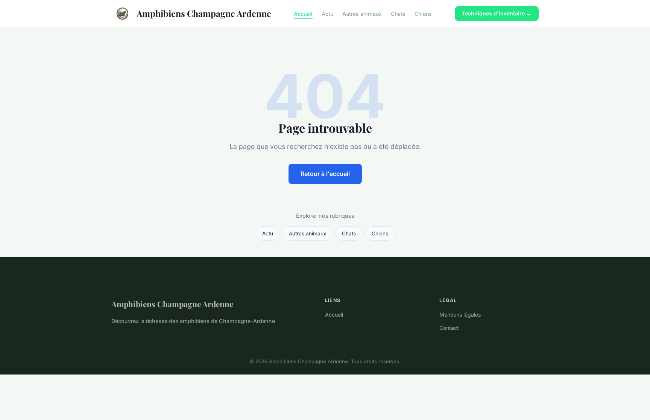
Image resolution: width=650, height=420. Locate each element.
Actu (327, 13)
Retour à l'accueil (325, 173)
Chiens (423, 13)
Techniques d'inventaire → (497, 13)
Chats (398, 13)
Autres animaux (362, 13)
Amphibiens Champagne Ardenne (204, 13)
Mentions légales (460, 314)
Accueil (303, 13)
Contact (449, 327)
